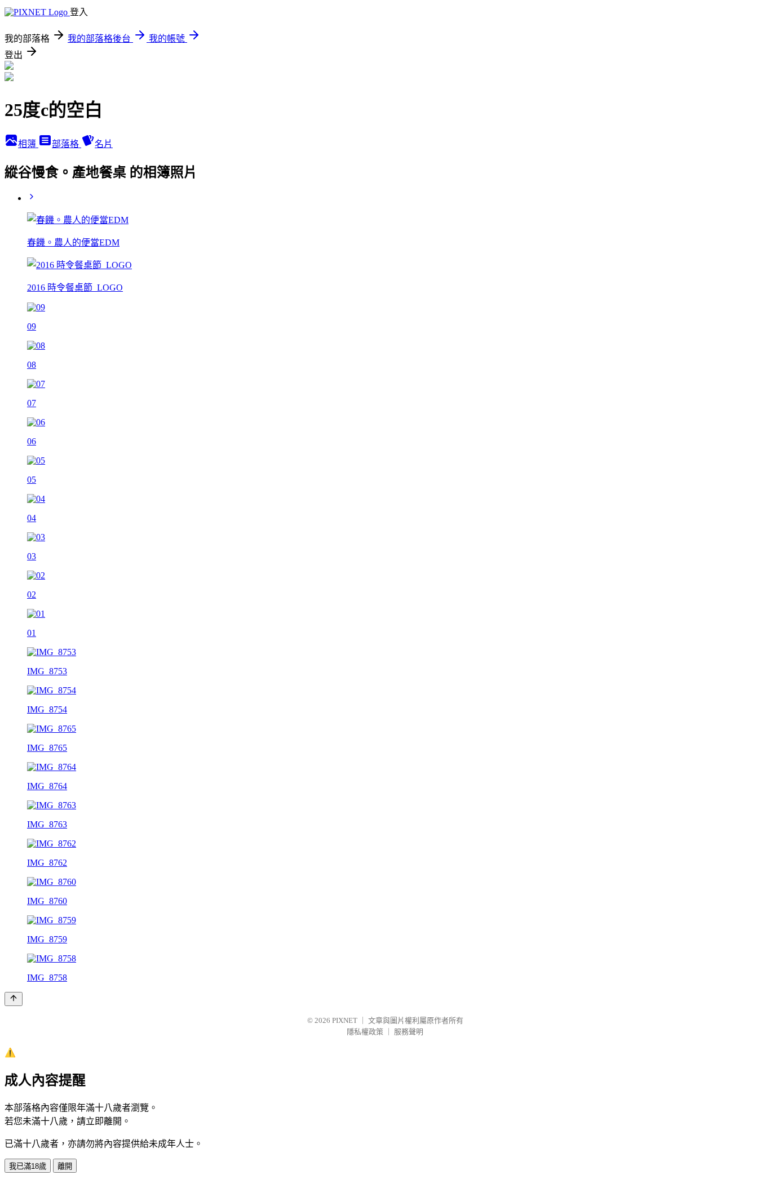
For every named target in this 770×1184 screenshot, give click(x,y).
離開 (64, 1166)
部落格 (66, 144)
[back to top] (14, 999)
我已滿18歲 (27, 1166)
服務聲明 (408, 1031)
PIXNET (344, 1020)
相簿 (28, 144)
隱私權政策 (365, 1031)
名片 (104, 144)
